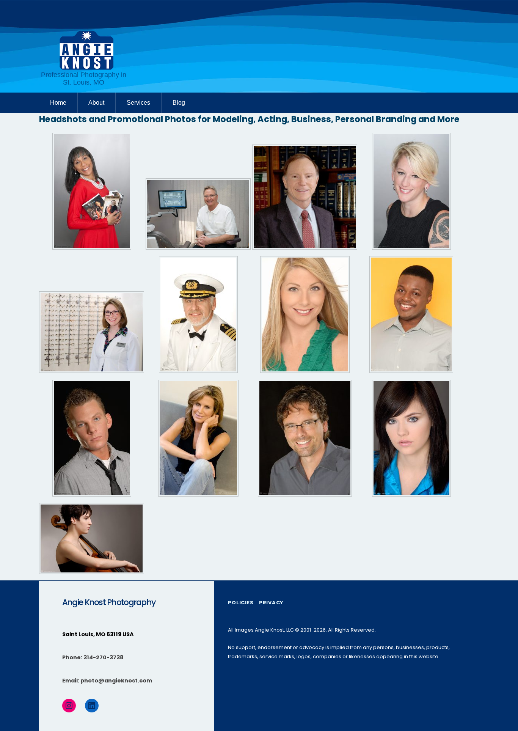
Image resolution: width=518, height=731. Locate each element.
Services (138, 102)
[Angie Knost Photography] (86, 68)
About (96, 102)
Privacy (271, 602)
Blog (179, 102)
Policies (240, 602)
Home (58, 102)
